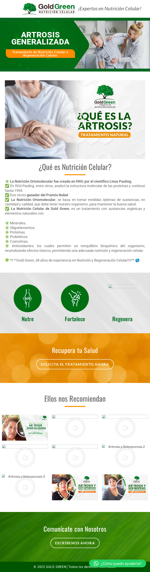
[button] (75, 119)
